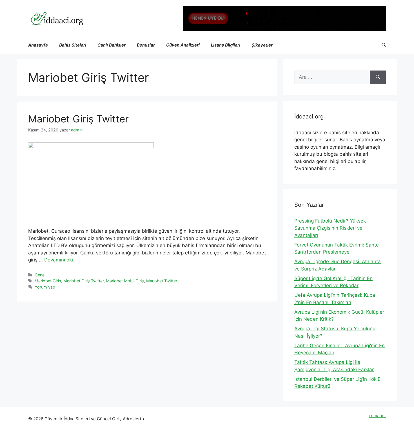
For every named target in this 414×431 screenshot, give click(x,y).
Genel (40, 274)
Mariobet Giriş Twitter (78, 119)
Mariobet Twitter (161, 280)
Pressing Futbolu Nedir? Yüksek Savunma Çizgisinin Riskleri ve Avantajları (330, 228)
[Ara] (378, 77)
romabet (377, 415)
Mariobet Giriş (48, 280)
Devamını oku (59, 260)
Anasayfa (38, 45)
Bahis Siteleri (72, 45)
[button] (383, 45)
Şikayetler (262, 45)
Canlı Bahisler (111, 45)
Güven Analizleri (183, 45)
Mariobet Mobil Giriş (125, 280)
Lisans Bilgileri (225, 45)
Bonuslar (146, 45)
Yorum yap (45, 287)
